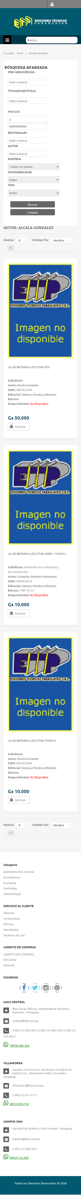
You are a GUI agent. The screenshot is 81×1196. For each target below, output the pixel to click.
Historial (9, 965)
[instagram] (46, 987)
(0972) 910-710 (19, 1104)
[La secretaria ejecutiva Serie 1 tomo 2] (40, 497)
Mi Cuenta (9, 959)
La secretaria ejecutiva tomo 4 (32, 740)
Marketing (10, 888)
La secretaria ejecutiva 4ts (29, 367)
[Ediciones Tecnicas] (40, 21)
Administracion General (18, 872)
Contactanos (11, 918)
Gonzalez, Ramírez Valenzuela (37, 576)
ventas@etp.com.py (25, 1021)
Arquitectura (11, 877)
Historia (8, 913)
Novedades (10, 929)
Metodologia (12, 894)
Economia (9, 883)
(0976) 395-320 (19, 1045)
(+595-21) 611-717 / (24, 1095)
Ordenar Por (40, 240)
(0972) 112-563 (19, 1158)
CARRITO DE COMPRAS (18, 954)
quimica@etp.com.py (26, 1139)
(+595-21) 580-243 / (24, 1149)
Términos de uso (14, 935)
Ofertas (8, 924)
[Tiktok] (57, 987)
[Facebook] (24, 987)
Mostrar (8, 240)
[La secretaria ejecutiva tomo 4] (40, 684)
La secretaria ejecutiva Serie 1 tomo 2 (37, 553)
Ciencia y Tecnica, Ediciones (38, 394)
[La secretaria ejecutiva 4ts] (40, 310)
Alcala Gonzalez (27, 385)
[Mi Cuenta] (52, 4)
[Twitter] (35, 987)
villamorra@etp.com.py (27, 1085)
